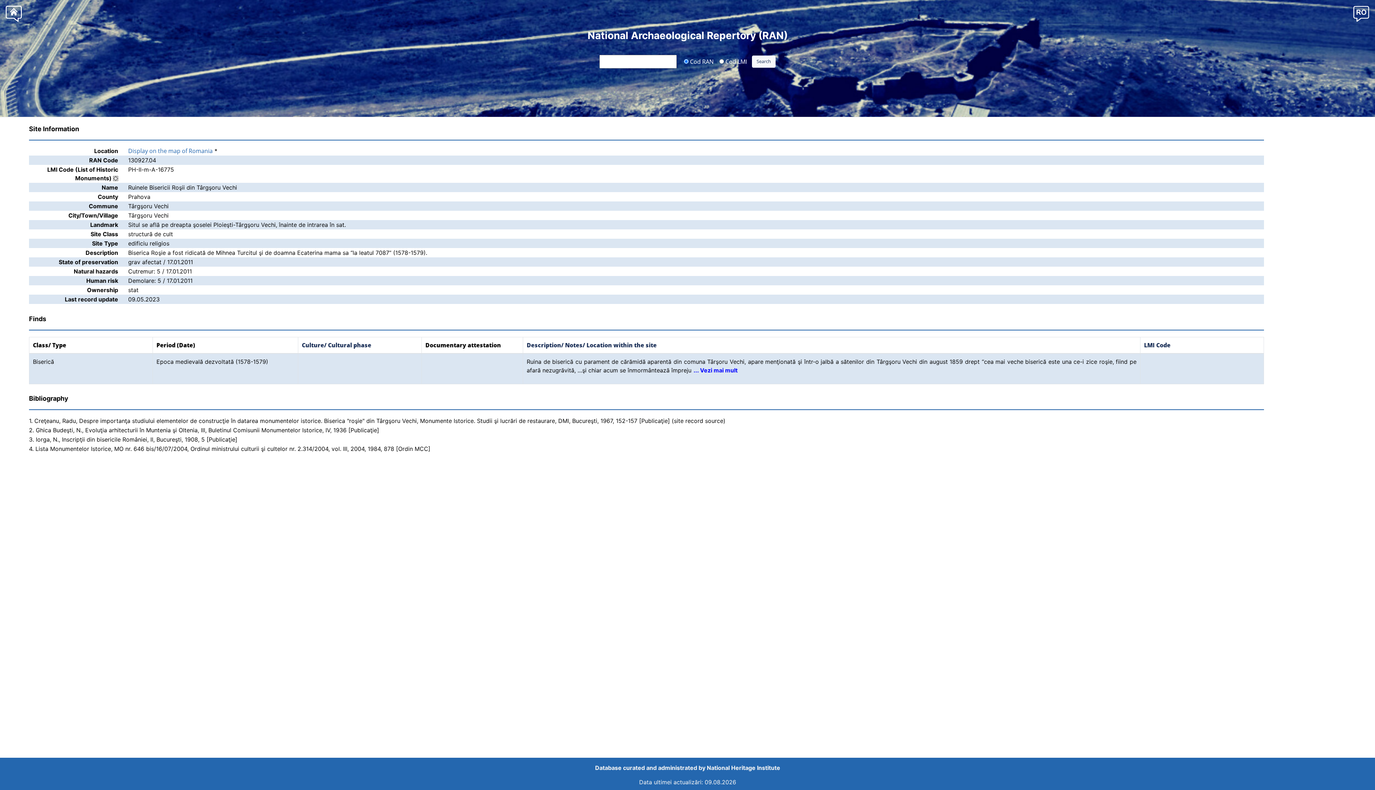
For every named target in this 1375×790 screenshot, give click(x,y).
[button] (1361, 13)
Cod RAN (701, 61)
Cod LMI (735, 61)
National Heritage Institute (743, 767)
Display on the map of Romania (170, 151)
